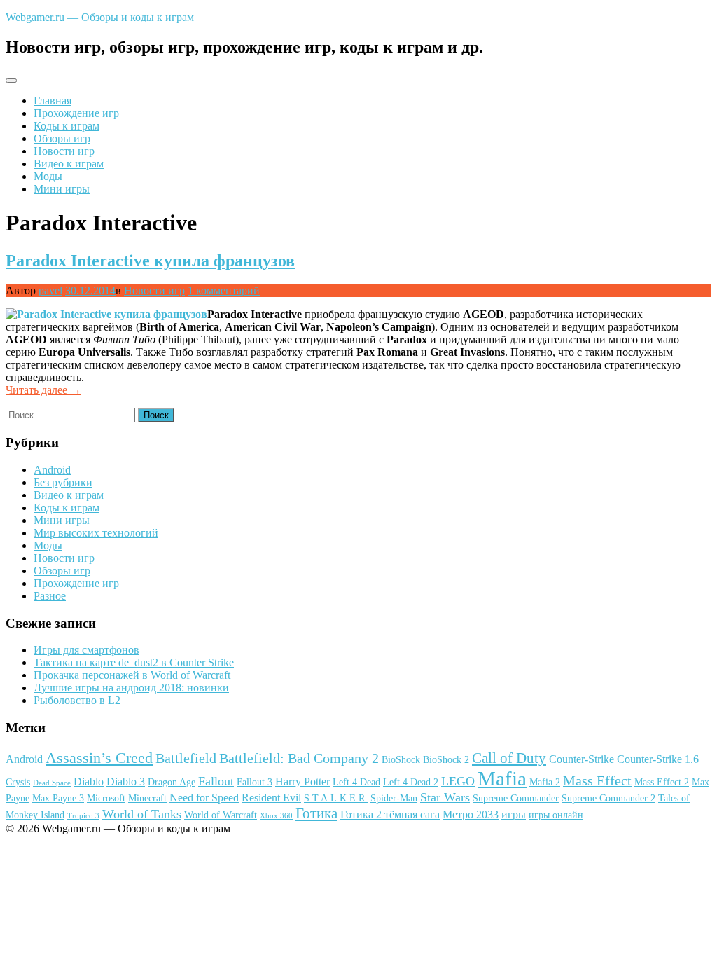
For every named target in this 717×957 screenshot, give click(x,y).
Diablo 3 (125, 781)
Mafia (502, 778)
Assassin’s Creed (99, 757)
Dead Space (52, 783)
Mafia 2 (544, 782)
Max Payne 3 (58, 798)
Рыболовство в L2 (77, 700)
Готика (316, 813)
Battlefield (185, 758)
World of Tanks (141, 814)
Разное (50, 596)
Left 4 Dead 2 (410, 782)
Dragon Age (171, 782)
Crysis (18, 782)
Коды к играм (66, 126)
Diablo (89, 781)
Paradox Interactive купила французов (150, 261)
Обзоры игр (62, 138)
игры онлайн (556, 815)
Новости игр (64, 151)
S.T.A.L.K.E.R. (336, 798)
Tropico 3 (83, 816)
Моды (48, 176)
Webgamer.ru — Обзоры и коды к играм (100, 17)
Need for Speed (204, 798)
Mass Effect (597, 780)
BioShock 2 (446, 760)
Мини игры (62, 189)
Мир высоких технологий (96, 533)
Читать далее (43, 390)
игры (513, 814)
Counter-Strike (581, 759)
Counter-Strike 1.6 (658, 759)
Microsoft (106, 798)
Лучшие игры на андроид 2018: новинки (131, 688)
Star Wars (445, 797)
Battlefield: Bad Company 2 (299, 758)
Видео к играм (69, 164)
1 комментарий (224, 290)
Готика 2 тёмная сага (390, 814)
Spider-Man (393, 798)
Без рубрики (63, 482)
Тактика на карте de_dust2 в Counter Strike (134, 662)
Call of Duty (509, 758)
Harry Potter (302, 781)
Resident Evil (271, 798)
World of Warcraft (220, 815)
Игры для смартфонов (86, 650)
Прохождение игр (76, 113)
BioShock (401, 760)
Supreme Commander (516, 798)
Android (52, 470)
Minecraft (147, 798)
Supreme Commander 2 (608, 798)
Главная (52, 100)
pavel (50, 290)
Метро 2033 (471, 814)
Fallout (216, 781)
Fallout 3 (254, 782)
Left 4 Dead (356, 782)
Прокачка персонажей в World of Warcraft (132, 675)
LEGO (458, 781)
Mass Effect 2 (661, 782)
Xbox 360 (276, 816)
